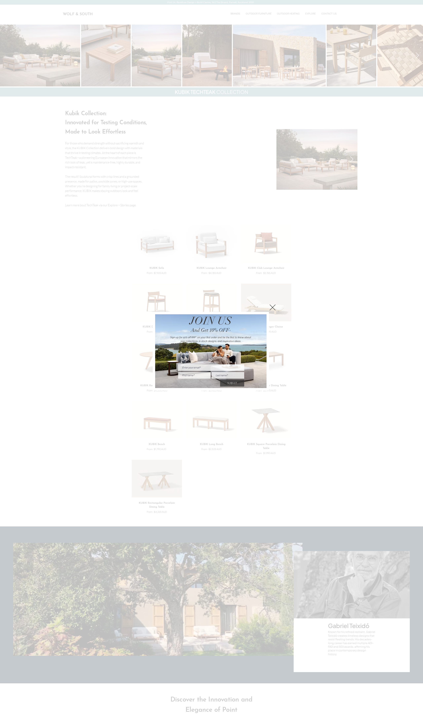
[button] (272, 307)
